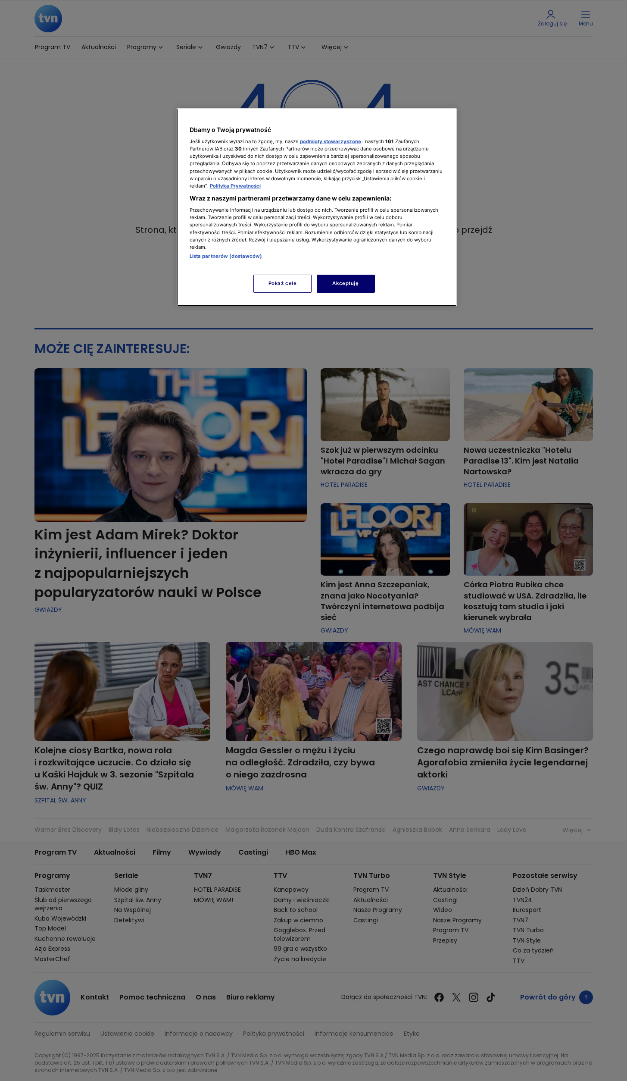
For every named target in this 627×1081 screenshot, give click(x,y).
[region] (317, 207)
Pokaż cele (282, 283)
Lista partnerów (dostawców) (226, 256)
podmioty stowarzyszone (330, 141)
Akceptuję (345, 283)
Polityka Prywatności (235, 186)
